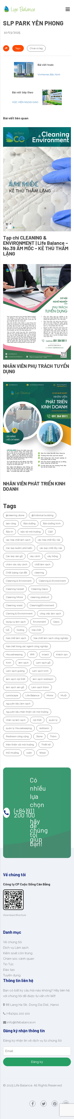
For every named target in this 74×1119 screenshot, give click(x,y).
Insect (45, 654)
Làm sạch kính (40, 670)
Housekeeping (14, 654)
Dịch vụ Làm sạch (16, 947)
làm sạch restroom (43, 679)
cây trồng (52, 556)
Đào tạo (9, 970)
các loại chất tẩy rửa (51, 548)
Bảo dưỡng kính (52, 523)
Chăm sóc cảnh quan (18, 959)
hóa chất (36, 629)
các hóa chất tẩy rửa (49, 539)
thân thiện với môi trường (20, 744)
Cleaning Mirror (14, 597)
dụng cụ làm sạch (16, 621)
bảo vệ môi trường (31, 531)
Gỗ (7, 629)
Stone (39, 736)
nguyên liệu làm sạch (18, 703)
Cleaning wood (14, 605)
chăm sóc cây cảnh (16, 564)
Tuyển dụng (12, 975)
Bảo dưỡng (29, 523)
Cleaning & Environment (52, 580)
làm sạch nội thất (15, 679)
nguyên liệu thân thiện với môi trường (27, 711)
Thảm (53, 736)
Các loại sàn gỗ (14, 556)
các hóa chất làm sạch (18, 539)
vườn (29, 752)
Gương (20, 629)
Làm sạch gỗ (43, 662)
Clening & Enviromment (19, 613)
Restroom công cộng (17, 736)
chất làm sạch (42, 564)
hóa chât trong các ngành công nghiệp (27, 646)
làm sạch (23, 662)
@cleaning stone (15, 515)
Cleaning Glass (39, 589)
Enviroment (39, 621)
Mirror (50, 695)
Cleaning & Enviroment (18, 580)
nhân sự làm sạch (15, 720)
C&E (50, 531)
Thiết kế (46, 744)
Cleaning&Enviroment (42, 605)
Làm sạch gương (15, 670)
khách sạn (62, 654)
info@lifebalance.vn (21, 1022)
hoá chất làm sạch (16, 638)
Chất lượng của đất (16, 572)
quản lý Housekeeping (19, 728)
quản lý (53, 720)
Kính (8, 662)
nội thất (37, 720)
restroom (44, 728)
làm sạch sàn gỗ (15, 687)
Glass (56, 621)
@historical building (42, 515)
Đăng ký (37, 1062)
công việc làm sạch (50, 613)
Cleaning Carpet (15, 589)
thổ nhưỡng (12, 752)
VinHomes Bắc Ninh (49, 74)
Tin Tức (8, 964)
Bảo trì (9, 531)
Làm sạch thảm (40, 687)
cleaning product (39, 597)
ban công (11, 523)
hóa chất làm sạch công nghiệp (51, 638)
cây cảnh (35, 556)
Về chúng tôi (12, 942)
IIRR (32, 654)
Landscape (12, 695)
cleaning (39, 572)
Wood (42, 752)
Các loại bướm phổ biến (19, 548)
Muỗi (64, 695)
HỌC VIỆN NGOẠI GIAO (25, 102)
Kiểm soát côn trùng (17, 953)
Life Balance (32, 695)
